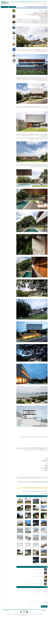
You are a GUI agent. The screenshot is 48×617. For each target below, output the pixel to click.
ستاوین (38, 477)
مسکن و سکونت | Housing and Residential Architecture (39, 491)
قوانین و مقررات (44, 610)
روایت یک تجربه (29, 2)
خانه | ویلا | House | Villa (26, 491)
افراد (41, 2)
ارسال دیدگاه (44, 606)
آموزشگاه (45, 4)
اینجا (26, 487)
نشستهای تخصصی (23, 2)
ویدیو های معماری (12, 2)
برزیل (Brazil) (44, 493)
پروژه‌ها (39, 2)
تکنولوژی (4, 2)
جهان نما (7, 2)
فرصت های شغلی (34, 2)
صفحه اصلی (44, 2)
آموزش (16, 2)
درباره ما (42, 4)
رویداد (19, 2)
